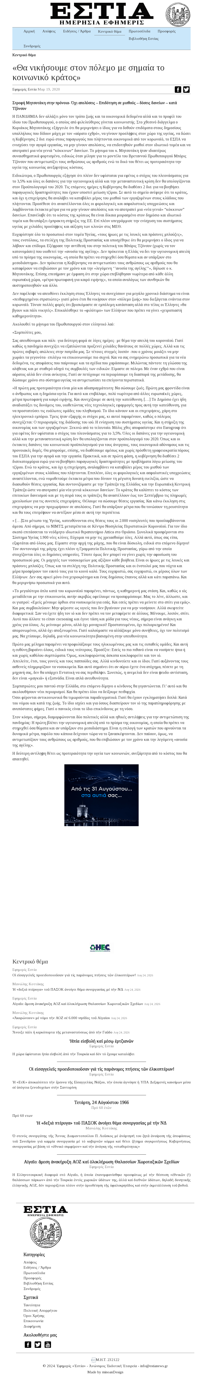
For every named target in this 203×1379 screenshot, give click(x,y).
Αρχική (29, 31)
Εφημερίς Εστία (24, 89)
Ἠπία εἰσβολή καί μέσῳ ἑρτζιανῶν (101, 1041)
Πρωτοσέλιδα (139, 31)
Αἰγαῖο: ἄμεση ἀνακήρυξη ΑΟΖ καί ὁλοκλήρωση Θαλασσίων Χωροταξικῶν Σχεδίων (77, 1004)
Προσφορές (167, 31)
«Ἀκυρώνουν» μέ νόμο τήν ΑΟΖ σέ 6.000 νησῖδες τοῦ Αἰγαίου (61, 1018)
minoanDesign (112, 1372)
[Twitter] (186, 89)
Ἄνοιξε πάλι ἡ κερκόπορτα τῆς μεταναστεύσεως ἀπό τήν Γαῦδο (62, 1032)
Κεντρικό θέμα (109, 31)
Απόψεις (49, 31)
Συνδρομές (32, 46)
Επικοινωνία (33, 1321)
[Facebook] (178, 89)
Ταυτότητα (32, 1305)
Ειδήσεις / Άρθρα (77, 31)
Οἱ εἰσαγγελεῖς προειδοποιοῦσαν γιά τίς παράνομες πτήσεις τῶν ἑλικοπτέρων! (74, 975)
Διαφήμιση (32, 1326)
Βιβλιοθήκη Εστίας (144, 39)
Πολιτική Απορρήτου (40, 1310)
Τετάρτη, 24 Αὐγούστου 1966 (101, 1102)
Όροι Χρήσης (34, 1316)
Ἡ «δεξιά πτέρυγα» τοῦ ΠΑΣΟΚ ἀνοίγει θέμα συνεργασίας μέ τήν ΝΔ (67, 989)
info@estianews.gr (154, 1366)
